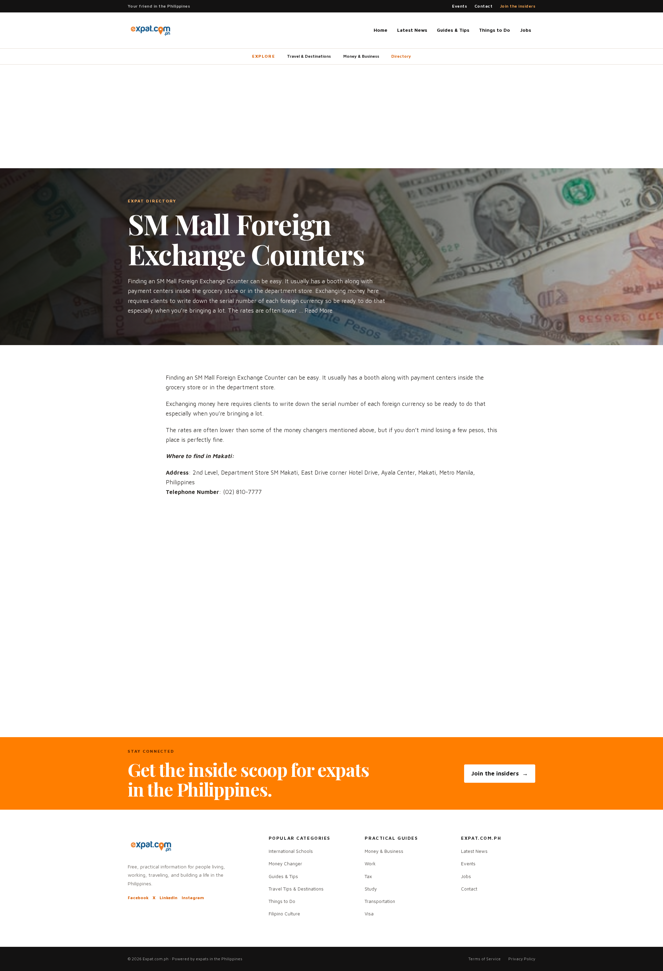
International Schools (291, 851)
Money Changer (285, 863)
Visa (369, 913)
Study (371, 889)
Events (459, 6)
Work (370, 863)
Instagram (193, 897)
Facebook (138, 897)
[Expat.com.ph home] (150, 30)
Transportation (380, 901)
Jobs (525, 30)
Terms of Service (484, 958)
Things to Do (494, 30)
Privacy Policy (521, 958)
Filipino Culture (284, 913)
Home (380, 30)
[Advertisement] (331, 116)
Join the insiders (517, 6)
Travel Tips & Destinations (296, 889)
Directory (401, 56)
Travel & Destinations (309, 56)
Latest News (412, 30)
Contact (483, 6)
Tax (368, 876)
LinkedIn (168, 897)
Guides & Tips (453, 30)
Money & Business (361, 56)
